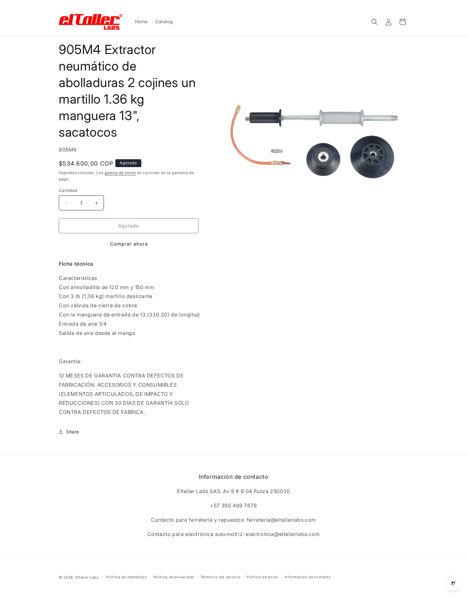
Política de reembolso (126, 577)
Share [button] (72, 431)
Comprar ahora (129, 244)
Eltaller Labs (87, 577)
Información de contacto (308, 577)
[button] (375, 22)
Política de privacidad (173, 577)
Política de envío (262, 577)
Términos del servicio (220, 577)
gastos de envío (120, 172)
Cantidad (68, 190)
